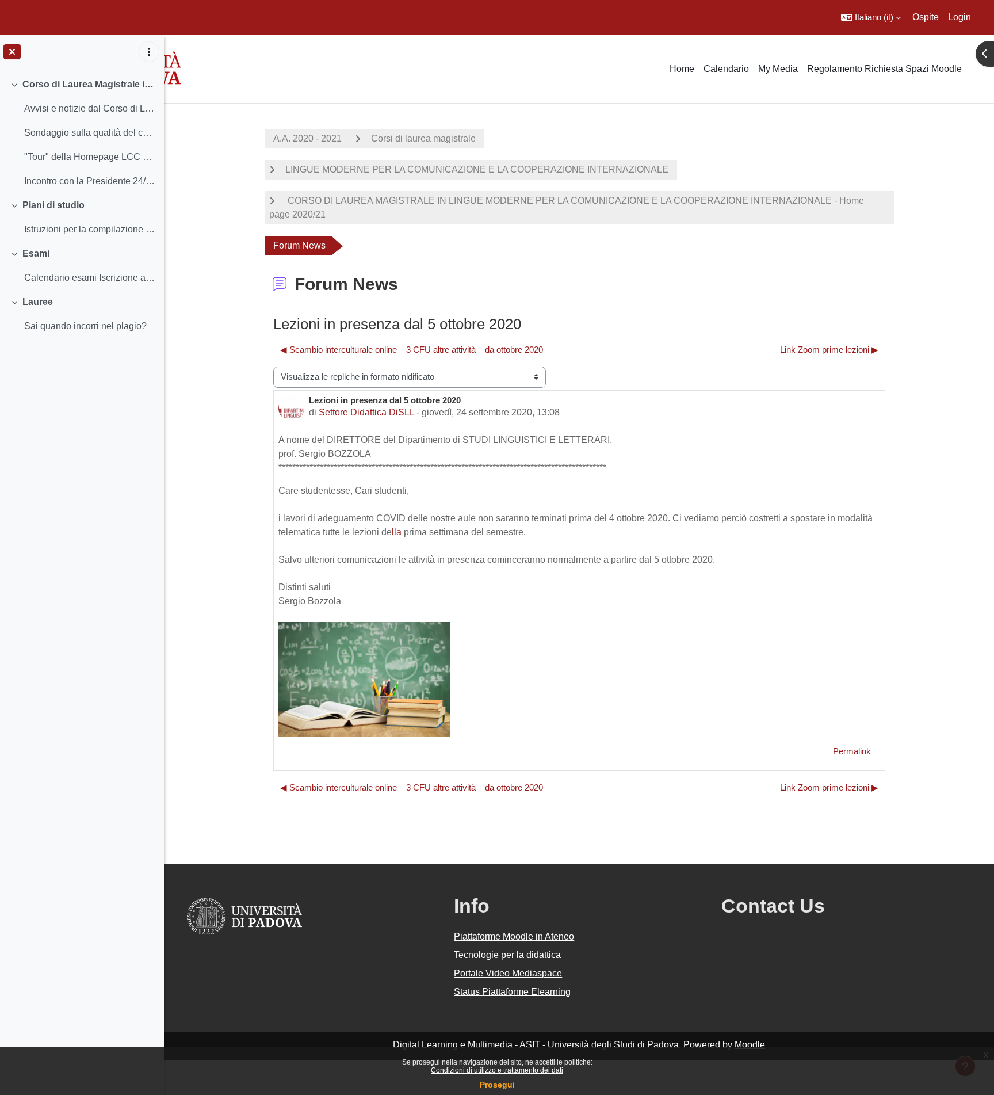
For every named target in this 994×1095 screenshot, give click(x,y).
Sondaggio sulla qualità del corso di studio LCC (89, 133)
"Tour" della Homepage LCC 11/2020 (89, 157)
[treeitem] (81, 133)
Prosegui (497, 1084)
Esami (35, 253)
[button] (871, 17)
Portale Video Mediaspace (508, 973)
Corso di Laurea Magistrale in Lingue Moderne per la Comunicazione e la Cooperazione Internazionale (88, 84)
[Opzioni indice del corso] (149, 51)
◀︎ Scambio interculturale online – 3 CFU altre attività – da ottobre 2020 (411, 349)
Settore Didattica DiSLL (366, 412)
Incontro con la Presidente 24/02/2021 (89, 181)
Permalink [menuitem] (852, 751)
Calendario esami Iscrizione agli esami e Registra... (89, 278)
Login (959, 17)
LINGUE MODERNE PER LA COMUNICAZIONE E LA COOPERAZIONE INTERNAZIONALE (476, 169)
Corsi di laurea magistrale (423, 138)
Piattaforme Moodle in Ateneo (514, 936)
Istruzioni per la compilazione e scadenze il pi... (89, 229)
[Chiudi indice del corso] (12, 52)
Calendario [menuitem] (726, 69)
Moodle (750, 1045)
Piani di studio (53, 205)
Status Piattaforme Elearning (512, 992)
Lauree (37, 302)
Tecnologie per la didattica (507, 955)
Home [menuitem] (682, 69)
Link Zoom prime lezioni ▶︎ (829, 349)
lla (397, 532)
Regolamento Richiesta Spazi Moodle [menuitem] (884, 69)
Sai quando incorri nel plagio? (85, 326)
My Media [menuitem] (778, 69)
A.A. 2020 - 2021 (307, 138)
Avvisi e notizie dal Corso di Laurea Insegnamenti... (89, 108)
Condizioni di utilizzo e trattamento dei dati (497, 1070)
